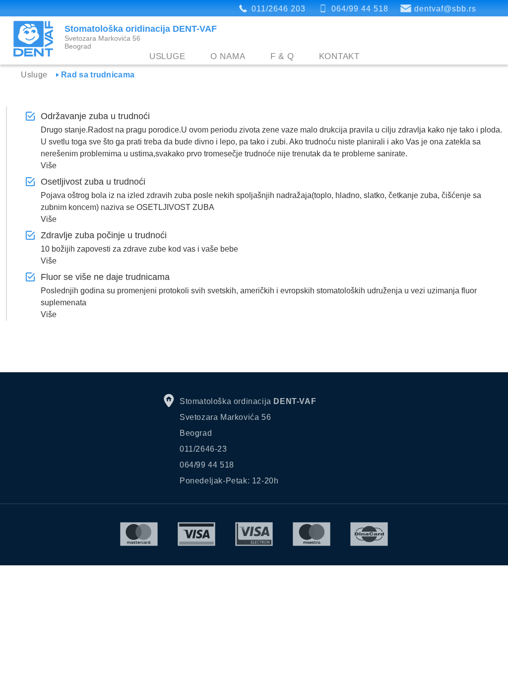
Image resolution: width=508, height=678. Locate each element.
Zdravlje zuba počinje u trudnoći (104, 235)
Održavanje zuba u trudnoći (95, 116)
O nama (228, 56)
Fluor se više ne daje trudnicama (105, 277)
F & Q (282, 56)
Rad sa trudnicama (97, 74)
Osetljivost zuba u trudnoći (93, 182)
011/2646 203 (279, 8)
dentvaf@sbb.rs (445, 8)
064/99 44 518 (359, 8)
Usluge (167, 56)
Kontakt (339, 56)
